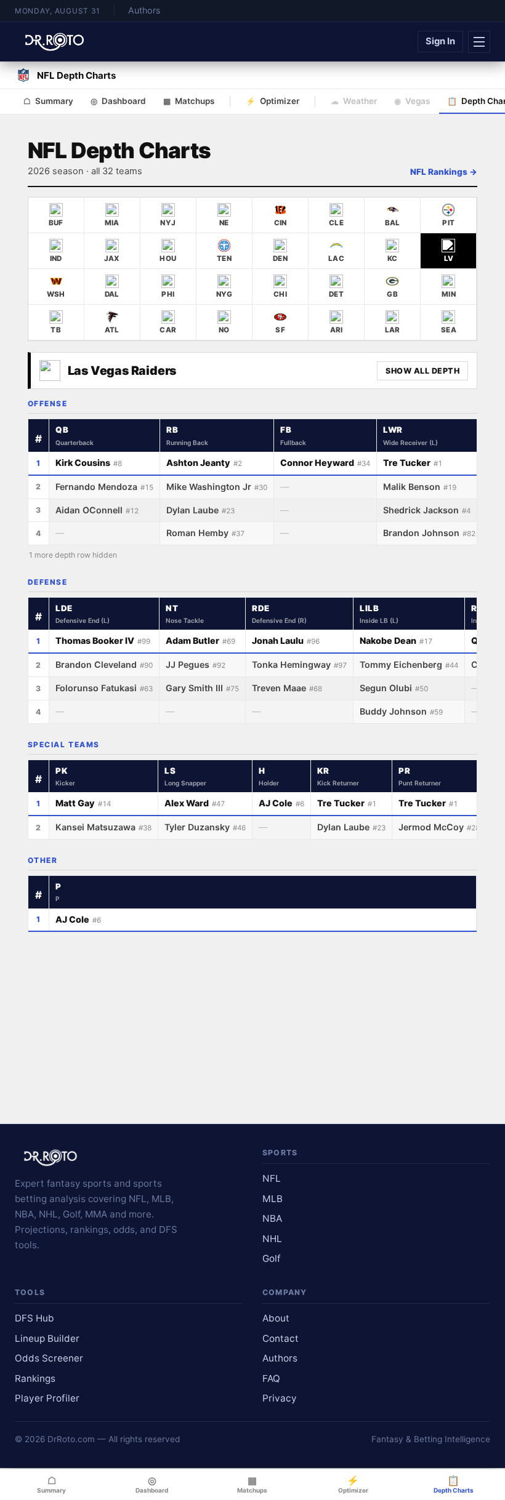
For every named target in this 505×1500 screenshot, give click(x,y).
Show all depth (422, 370)
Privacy (279, 1398)
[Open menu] (479, 42)
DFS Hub (34, 1318)
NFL (271, 1178)
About (275, 1318)
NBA (272, 1218)
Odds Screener (49, 1358)
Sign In (440, 41)
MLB (272, 1199)
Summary (48, 101)
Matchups (188, 101)
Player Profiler (47, 1398)
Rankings (35, 1378)
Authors (144, 10)
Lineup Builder (47, 1338)
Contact (280, 1338)
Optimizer (272, 101)
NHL (272, 1239)
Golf (271, 1258)
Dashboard (118, 101)
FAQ (271, 1378)
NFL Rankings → (443, 172)
